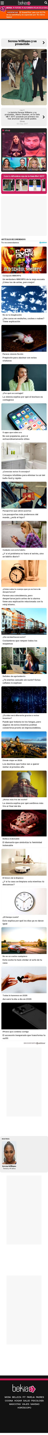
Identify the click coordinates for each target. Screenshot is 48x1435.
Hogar (18, 1400)
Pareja (31, 1397)
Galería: (24, 176)
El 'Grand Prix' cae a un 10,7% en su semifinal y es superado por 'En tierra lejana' (25, 14)
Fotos (18, 7)
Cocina (9, 1400)
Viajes (25, 1404)
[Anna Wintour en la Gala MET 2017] (35, 185)
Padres (40, 1397)
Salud (26, 1400)
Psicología (37, 1400)
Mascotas (15, 1404)
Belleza (16, 1397)
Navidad (35, 1404)
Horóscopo (24, 1407)
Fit (24, 1397)
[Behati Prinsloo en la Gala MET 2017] (22, 185)
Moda (8, 1397)
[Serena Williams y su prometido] (9, 185)
